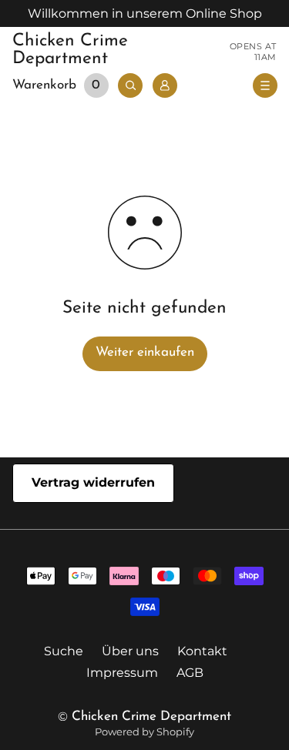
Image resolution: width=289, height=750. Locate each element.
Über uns (130, 651)
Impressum (122, 672)
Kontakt (202, 651)
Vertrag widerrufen (93, 482)
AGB (189, 672)
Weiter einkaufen (145, 352)
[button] (62, 86)
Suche (63, 651)
